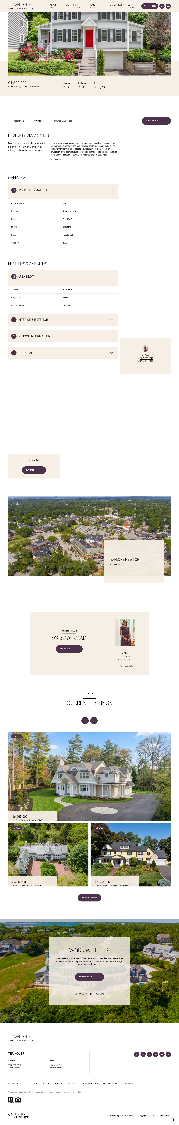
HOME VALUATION (90, 1083)
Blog (66, 5)
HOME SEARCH (72, 1083)
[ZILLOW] (168, 1054)
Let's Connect (132, 6)
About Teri (53, 6)
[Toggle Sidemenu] (168, 6)
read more (115, 564)
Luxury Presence (126, 1115)
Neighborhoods (116, 5)
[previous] (85, 720)
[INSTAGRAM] (143, 1054)
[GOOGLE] (162, 1054)
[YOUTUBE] (155, 1054)
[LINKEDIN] (149, 1054)
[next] (94, 720)
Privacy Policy (165, 1115)
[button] (156, 121)
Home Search (76, 6)
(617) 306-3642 (150, 6)
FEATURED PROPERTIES (52, 1083)
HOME (35, 1083)
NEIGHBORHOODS (109, 1083)
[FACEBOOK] (136, 1054)
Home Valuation (94, 6)
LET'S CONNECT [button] (128, 1083)
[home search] (162, 6)
